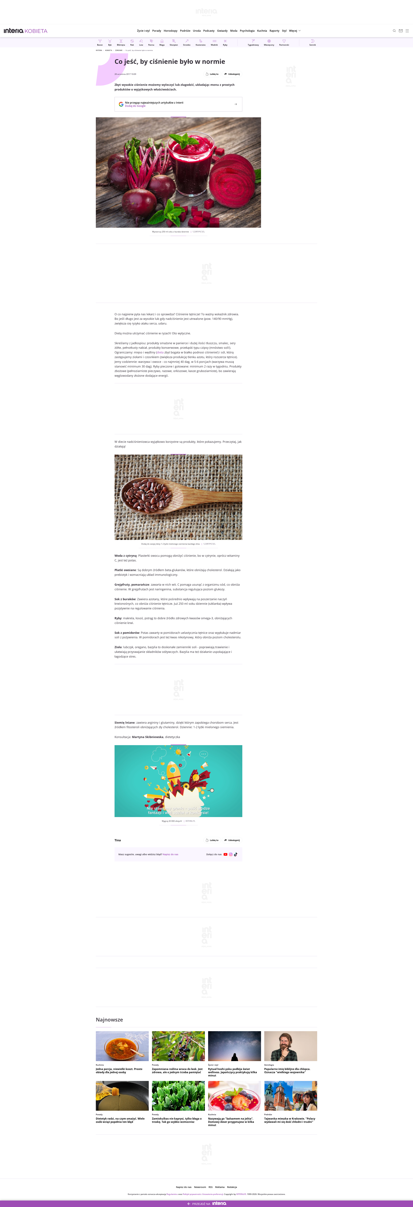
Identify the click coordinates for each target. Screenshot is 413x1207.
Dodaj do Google (152, 105)
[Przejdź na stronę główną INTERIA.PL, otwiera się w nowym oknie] (14, 30)
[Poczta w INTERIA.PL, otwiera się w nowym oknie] (401, 31)
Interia (99, 50)
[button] (170, 31)
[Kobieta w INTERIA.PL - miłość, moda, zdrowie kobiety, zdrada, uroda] (36, 30)
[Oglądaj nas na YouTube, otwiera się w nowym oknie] (225, 854)
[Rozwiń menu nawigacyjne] (407, 31)
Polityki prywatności (192, 1194)
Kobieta (108, 50)
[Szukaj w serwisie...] (394, 31)
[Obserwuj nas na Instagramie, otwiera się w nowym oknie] (230, 854)
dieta (160, 352)
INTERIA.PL (241, 1194)
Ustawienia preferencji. (213, 1194)
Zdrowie (118, 50)
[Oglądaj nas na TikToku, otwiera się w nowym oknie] (235, 854)
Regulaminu (172, 1194)
